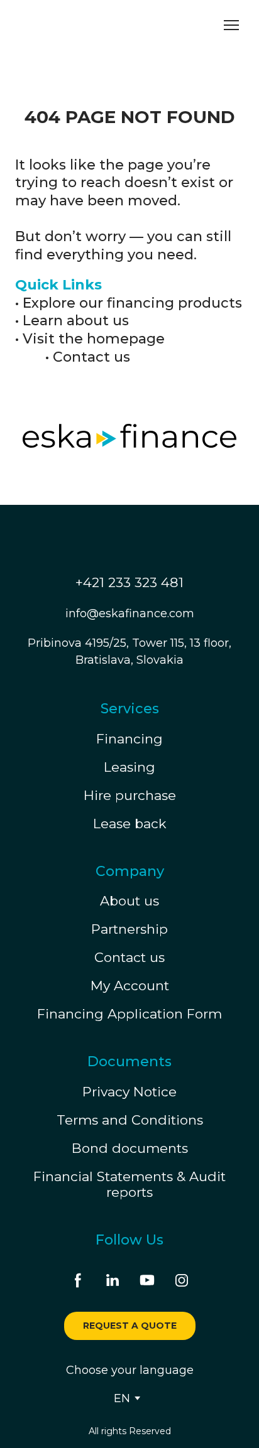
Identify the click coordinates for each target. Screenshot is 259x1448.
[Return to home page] (72, 25)
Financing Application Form (129, 1014)
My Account (130, 985)
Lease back (130, 823)
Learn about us (76, 320)
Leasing (129, 767)
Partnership (129, 929)
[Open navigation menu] (231, 25)
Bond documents (130, 1148)
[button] (78, 1280)
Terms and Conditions (130, 1120)
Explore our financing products (132, 302)
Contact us (91, 356)
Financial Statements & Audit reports (129, 1184)
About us (129, 901)
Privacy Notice (129, 1092)
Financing (129, 739)
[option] (122, 1398)
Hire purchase (130, 795)
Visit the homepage (94, 338)
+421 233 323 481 (129, 582)
